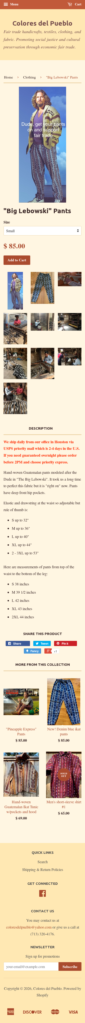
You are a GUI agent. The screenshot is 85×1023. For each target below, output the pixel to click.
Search (43, 861)
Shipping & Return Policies (42, 869)
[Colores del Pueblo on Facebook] (42, 894)
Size (7, 222)
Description (41, 428)
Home (8, 77)
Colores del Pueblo (42, 23)
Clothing (29, 77)
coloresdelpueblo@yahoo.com (28, 927)
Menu (13, 4)
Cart (77, 4)
